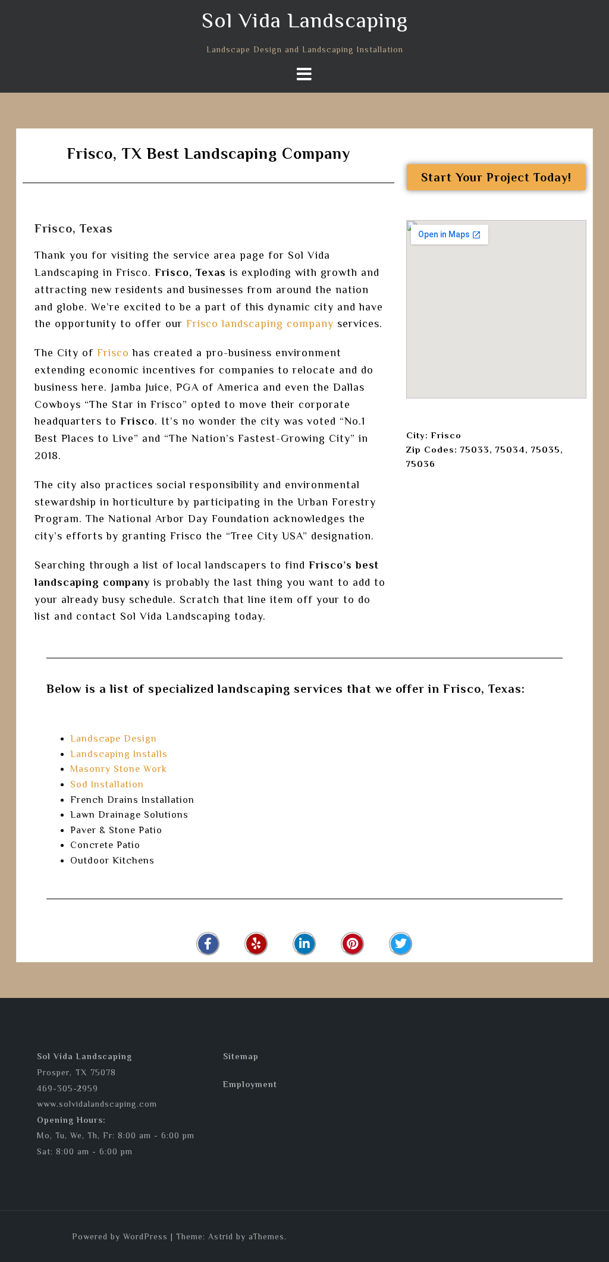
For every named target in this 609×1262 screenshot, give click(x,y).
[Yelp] (256, 944)
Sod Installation (107, 784)
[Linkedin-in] (304, 944)
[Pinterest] (353, 944)
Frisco (113, 353)
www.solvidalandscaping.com (97, 1104)
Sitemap (241, 1056)
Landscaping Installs (119, 754)
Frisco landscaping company (260, 323)
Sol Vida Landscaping (305, 20)
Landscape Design (113, 738)
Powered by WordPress (120, 1236)
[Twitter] (401, 944)
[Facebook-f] (208, 944)
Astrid (220, 1236)
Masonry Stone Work (118, 769)
